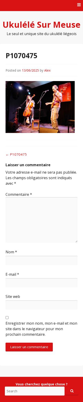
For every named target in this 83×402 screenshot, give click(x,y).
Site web (13, 296)
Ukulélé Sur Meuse (41, 24)
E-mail (12, 274)
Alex (47, 70)
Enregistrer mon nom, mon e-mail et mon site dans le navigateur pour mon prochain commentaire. (41, 329)
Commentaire (19, 194)
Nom (11, 251)
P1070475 (16, 154)
